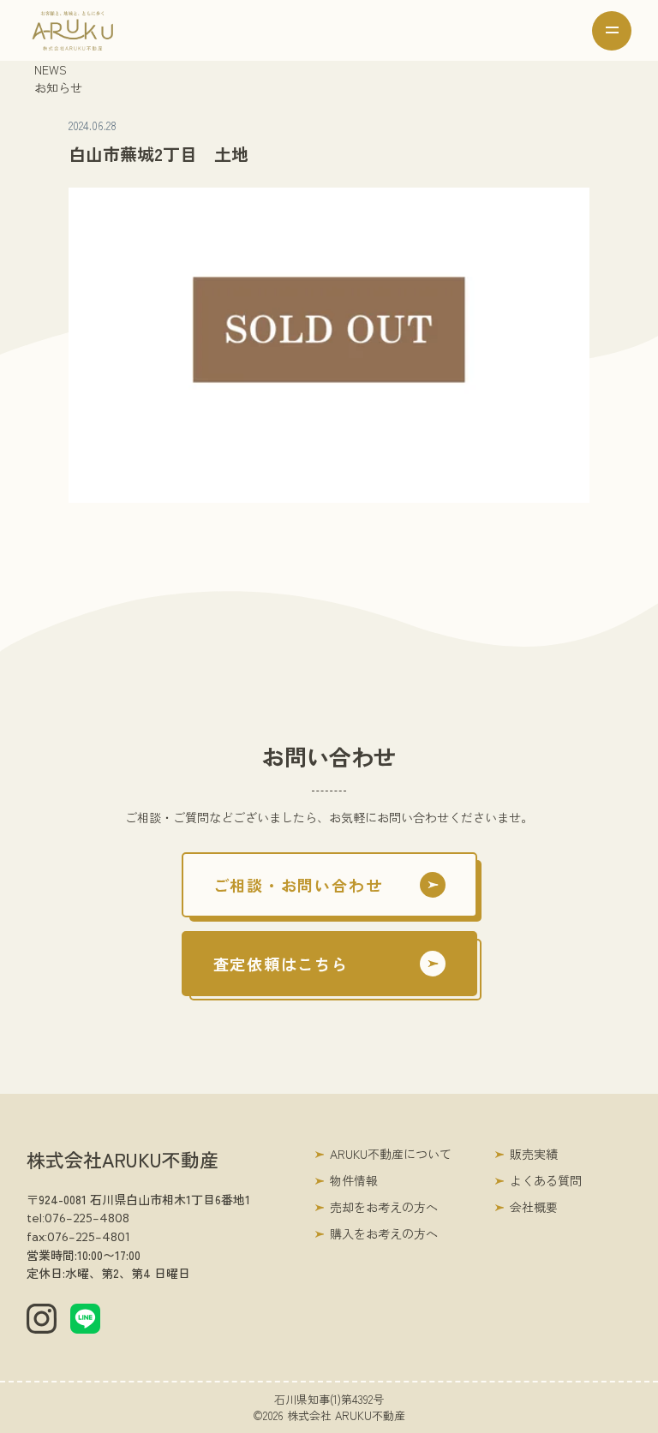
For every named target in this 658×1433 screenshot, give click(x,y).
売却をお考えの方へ (384, 1206)
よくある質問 (546, 1180)
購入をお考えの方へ (384, 1233)
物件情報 (354, 1180)
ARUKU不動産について (391, 1153)
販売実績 (534, 1153)
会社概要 (534, 1206)
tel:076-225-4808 (78, 1218)
